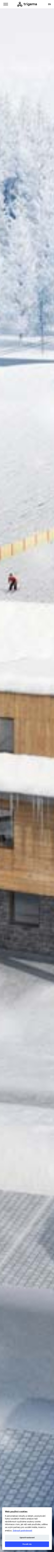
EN (49, 4)
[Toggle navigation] (5, 4)
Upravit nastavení (27, 1537)
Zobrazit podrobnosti (22, 1530)
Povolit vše (27, 1544)
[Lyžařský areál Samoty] (27, 4)
